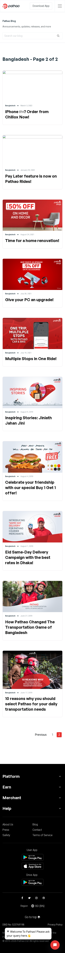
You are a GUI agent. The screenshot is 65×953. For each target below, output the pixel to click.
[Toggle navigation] (59, 6)
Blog (35, 824)
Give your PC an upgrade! (29, 299)
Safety (6, 835)
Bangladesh (10, 106)
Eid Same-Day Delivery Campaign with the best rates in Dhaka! (27, 557)
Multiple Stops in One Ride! (30, 358)
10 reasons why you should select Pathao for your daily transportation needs (31, 704)
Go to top (31, 917)
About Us (7, 824)
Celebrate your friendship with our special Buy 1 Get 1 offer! (30, 487)
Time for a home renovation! (32, 240)
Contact (37, 829)
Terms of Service (42, 835)
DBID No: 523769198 (13, 924)
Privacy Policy (55, 924)
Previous (41, 734)
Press (5, 829)
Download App (41, 6)
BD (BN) (39, 906)
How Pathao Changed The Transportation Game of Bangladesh (30, 627)
